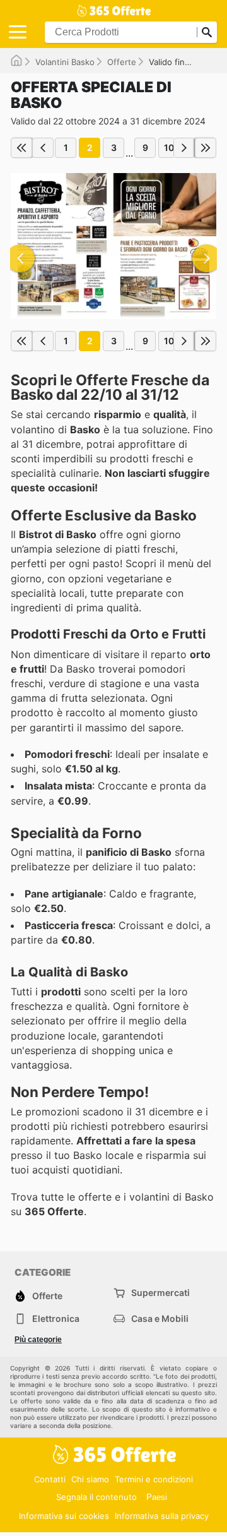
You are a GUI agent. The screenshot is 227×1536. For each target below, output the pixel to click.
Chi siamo (90, 1479)
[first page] (21, 148)
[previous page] (43, 148)
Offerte (121, 62)
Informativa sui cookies (64, 1516)
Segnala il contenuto (96, 1497)
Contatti (50, 1479)
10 (169, 147)
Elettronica (55, 1318)
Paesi (156, 1497)
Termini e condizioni (154, 1479)
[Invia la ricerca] (207, 32)
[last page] (205, 148)
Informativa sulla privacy (162, 1516)
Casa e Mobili (160, 1318)
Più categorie (38, 1339)
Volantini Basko (65, 62)
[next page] (184, 148)
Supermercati (160, 1292)
